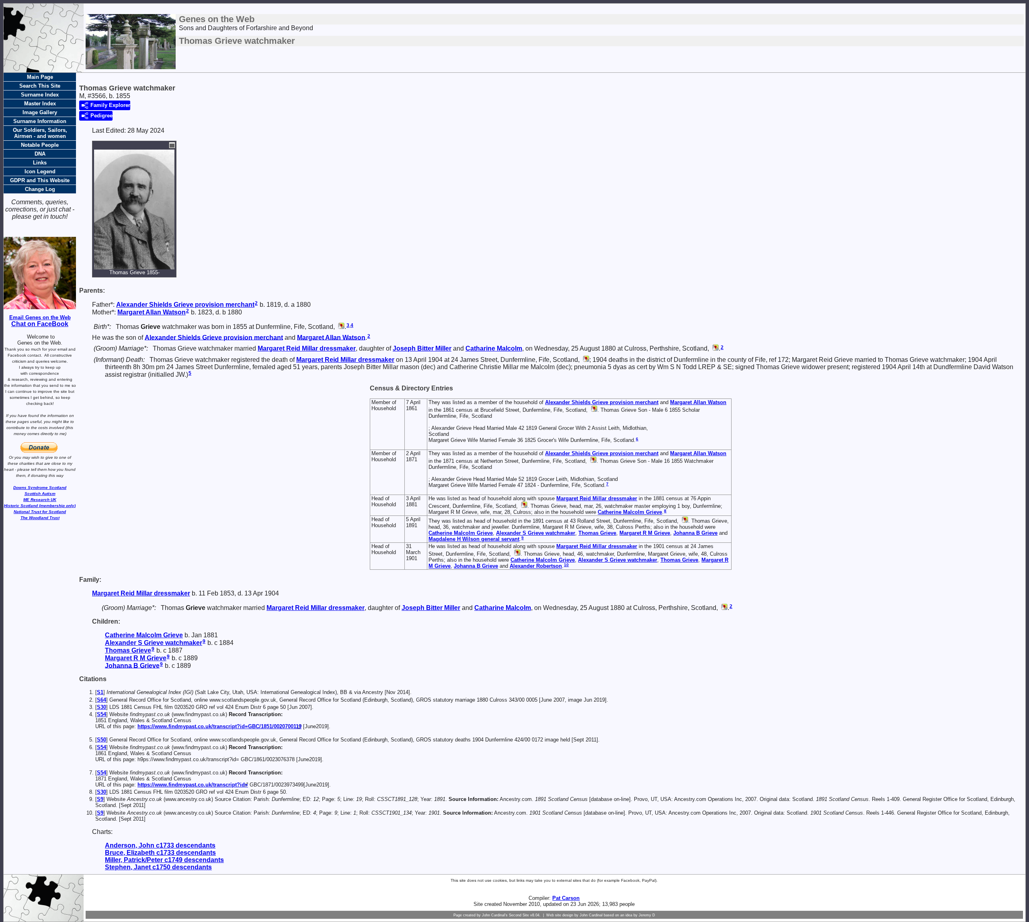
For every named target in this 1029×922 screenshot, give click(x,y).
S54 (101, 714)
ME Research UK (39, 499)
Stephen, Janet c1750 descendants (158, 867)
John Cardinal (591, 915)
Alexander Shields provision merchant (185, 304)
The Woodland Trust (39, 517)
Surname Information (39, 121)
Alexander (536, 566)
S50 (101, 740)
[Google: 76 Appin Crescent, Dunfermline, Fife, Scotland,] (523, 506)
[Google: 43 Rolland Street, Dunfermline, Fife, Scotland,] (684, 521)
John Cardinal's (495, 915)
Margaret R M (644, 533)
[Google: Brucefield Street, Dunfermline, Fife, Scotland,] (593, 410)
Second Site (519, 915)
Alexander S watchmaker (535, 533)
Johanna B (695, 533)
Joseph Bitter (422, 348)
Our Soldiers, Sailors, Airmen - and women (40, 133)
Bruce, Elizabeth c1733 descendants (160, 852)
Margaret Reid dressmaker (307, 348)
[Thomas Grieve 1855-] (134, 265)
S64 (101, 700)
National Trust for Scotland (40, 511)
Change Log (40, 189)
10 (566, 565)
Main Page (40, 77)
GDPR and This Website (40, 180)
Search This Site (39, 86)
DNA (40, 154)
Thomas (597, 533)
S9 (100, 799)
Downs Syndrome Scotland (39, 487)
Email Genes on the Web (40, 317)
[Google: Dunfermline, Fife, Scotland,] (340, 326)
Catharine (493, 348)
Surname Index (40, 95)
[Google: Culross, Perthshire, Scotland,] (715, 348)
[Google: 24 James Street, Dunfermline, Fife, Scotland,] (585, 359)
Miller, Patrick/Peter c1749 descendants (164, 859)
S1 (100, 692)
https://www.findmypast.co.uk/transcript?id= (192, 785)
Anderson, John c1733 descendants (160, 845)
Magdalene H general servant (473, 539)
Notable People (40, 145)
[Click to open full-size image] (172, 145)
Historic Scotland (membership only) (40, 505)
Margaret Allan (151, 312)
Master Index (40, 104)
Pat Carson (566, 898)
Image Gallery (40, 112)
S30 (101, 707)
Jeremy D (647, 915)
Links (40, 163)
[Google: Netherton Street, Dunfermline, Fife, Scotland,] (592, 461)
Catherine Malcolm (630, 512)
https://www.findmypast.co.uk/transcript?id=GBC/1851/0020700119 (219, 726)
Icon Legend (40, 171)
